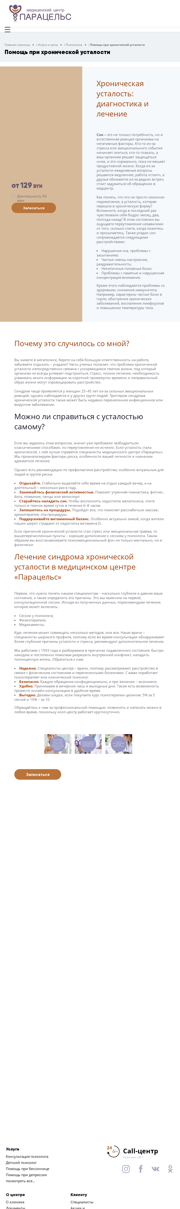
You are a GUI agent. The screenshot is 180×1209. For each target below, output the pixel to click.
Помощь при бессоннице (27, 1168)
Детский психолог (21, 1162)
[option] (59, 744)
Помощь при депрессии (26, 1174)
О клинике (15, 1202)
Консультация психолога (27, 1156)
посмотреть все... (20, 1180)
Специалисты (82, 1202)
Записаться (34, 207)
